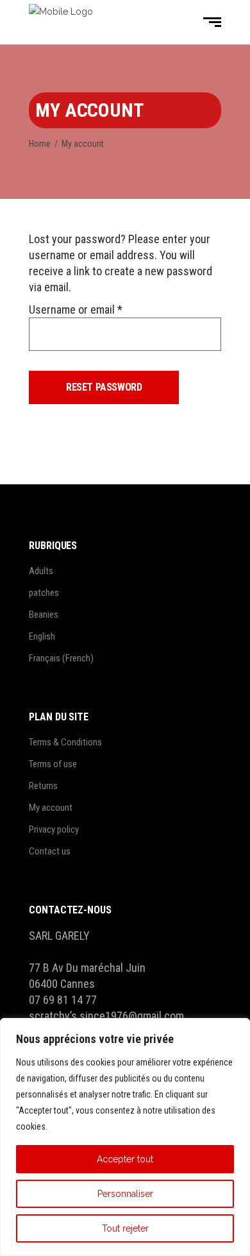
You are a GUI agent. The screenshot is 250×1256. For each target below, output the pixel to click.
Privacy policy (54, 829)
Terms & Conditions (65, 742)
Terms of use (53, 764)
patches (44, 592)
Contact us (50, 851)
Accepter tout (125, 1159)
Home (40, 144)
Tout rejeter (125, 1228)
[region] (125, 1137)
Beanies (43, 614)
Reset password (104, 387)
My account (50, 807)
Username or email (75, 309)
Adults (41, 571)
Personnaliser (125, 1194)
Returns (43, 786)
